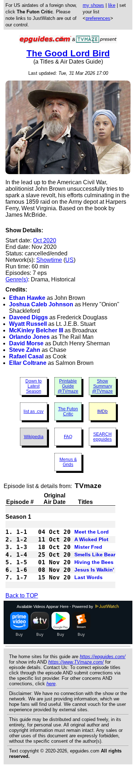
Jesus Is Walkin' (94, 570)
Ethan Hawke (27, 298)
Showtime (49, 260)
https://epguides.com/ (102, 656)
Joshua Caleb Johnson (41, 304)
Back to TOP (21, 595)
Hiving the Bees (94, 562)
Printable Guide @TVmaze (68, 386)
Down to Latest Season (33, 386)
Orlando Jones (29, 337)
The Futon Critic (68, 411)
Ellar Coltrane (27, 363)
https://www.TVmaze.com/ (76, 662)
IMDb (102, 411)
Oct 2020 (44, 240)
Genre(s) (16, 279)
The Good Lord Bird (68, 53)
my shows (93, 5)
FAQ (68, 436)
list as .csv (34, 411)
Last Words (88, 577)
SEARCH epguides (102, 437)
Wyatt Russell (28, 324)
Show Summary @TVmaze (102, 386)
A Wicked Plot (91, 539)
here (50, 683)
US (69, 260)
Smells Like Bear (94, 554)
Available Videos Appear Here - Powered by (55, 606)
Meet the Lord (91, 532)
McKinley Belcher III (36, 330)
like (111, 5)
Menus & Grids (68, 462)
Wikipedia (34, 436)
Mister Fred (88, 547)
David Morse (26, 343)
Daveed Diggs (28, 317)
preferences (98, 18)
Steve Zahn (24, 350)
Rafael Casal (26, 356)
